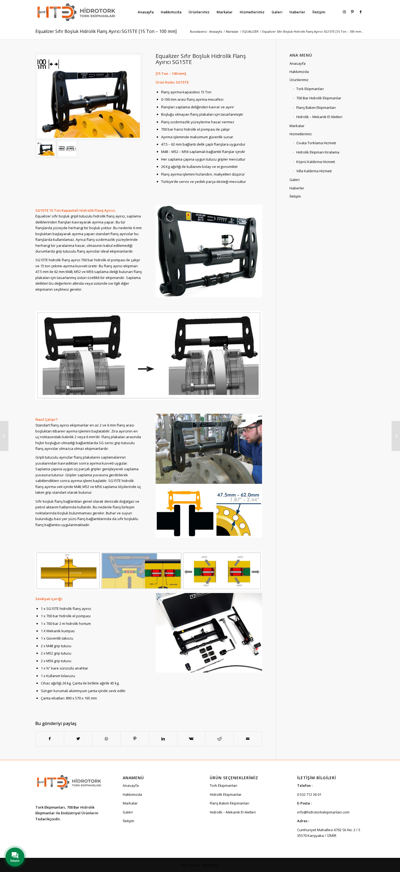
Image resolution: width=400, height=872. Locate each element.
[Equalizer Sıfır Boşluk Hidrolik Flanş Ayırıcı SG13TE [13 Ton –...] (4, 436)
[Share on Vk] (191, 739)
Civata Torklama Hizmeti (316, 142)
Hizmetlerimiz (301, 133)
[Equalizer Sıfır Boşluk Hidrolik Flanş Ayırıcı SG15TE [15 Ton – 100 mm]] (88, 96)
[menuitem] (145, 12)
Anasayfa (298, 63)
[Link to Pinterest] (352, 12)
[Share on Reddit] (219, 739)
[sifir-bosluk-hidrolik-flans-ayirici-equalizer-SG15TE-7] (67, 149)
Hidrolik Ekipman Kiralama (317, 152)
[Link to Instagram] (344, 12)
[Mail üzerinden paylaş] (248, 739)
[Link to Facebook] (360, 12)
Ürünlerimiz (299, 79)
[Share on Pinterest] (135, 739)
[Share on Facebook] (50, 739)
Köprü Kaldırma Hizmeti (315, 161)
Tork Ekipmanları (310, 88)
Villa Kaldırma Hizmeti (314, 170)
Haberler (297, 188)
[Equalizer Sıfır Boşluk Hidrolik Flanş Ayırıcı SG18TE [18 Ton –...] (396, 436)
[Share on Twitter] (78, 739)
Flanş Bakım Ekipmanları (316, 107)
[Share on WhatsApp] (107, 739)
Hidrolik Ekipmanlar (226, 794)
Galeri (295, 179)
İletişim (295, 196)
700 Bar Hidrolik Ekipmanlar (318, 98)
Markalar (297, 125)
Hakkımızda (299, 71)
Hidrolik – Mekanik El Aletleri (319, 116)
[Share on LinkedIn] (163, 739)
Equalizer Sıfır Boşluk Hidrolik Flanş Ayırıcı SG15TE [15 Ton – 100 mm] (106, 31)
